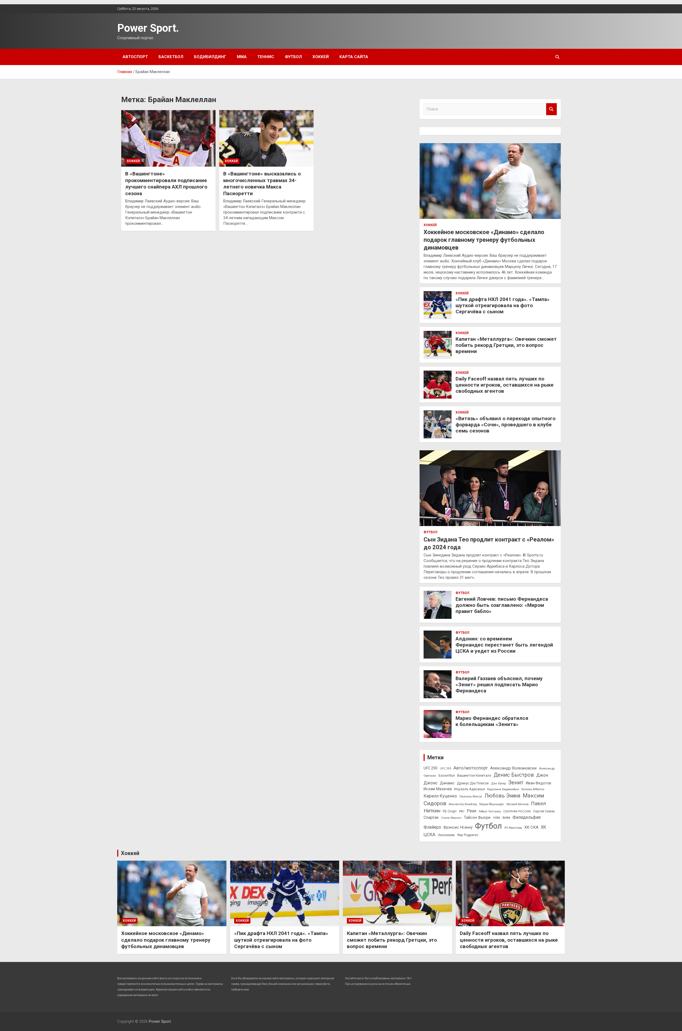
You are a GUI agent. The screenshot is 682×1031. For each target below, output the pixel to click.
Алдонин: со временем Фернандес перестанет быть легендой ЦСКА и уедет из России (504, 645)
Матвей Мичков (517, 804)
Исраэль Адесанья (469, 789)
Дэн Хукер (498, 783)
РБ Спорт (450, 811)
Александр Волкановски (513, 768)
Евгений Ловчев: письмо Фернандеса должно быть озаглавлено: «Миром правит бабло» (502, 605)
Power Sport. (148, 28)
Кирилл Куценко (440, 796)
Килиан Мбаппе (532, 789)
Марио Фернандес (491, 804)
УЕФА (496, 818)
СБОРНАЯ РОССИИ (517, 811)
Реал (471, 810)
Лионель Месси (470, 796)
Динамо (447, 783)
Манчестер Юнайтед (463, 804)
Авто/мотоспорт (470, 768)
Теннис (265, 56)
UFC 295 (445, 768)
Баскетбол (171, 56)
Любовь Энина (502, 796)
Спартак (431, 817)
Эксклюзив (446, 835)
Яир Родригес (467, 835)
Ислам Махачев (438, 789)
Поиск (551, 109)
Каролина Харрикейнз (503, 789)
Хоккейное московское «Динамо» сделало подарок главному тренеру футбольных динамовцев (484, 240)
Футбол (293, 56)
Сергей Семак (544, 811)
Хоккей (320, 56)
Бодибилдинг (210, 56)
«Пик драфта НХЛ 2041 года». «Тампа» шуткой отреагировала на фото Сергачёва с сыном (503, 305)
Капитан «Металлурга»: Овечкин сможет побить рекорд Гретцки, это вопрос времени (506, 345)
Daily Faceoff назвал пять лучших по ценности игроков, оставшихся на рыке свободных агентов (505, 385)
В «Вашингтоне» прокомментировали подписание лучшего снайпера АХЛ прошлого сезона (166, 183)
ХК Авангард (513, 827)
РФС (461, 811)
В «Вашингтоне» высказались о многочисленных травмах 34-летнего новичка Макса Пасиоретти (262, 183)
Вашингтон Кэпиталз (474, 775)
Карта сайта (353, 56)
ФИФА (506, 818)
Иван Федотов (538, 783)
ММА (242, 56)
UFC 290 (430, 768)
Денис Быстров (514, 775)
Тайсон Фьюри (477, 817)
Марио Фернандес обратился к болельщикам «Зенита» (492, 721)
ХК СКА (531, 827)
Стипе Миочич (451, 818)
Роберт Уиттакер (490, 811)
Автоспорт (135, 56)
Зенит (515, 782)
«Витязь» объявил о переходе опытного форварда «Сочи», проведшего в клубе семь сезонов (505, 424)
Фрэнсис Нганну (458, 827)
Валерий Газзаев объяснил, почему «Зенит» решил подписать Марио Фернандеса (499, 684)
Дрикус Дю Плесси (473, 783)
